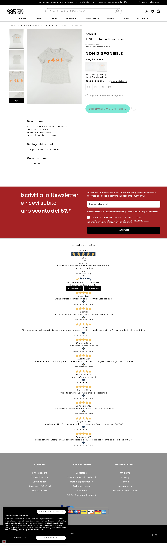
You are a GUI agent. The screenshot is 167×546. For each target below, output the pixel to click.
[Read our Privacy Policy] (158, 221)
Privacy (125, 477)
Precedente (74, 288)
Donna (54, 18)
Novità (23, 18)
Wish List (152, 11)
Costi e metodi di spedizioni (81, 477)
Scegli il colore (94, 59)
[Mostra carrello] (158, 11)
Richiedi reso (81, 490)
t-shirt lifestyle (51, 25)
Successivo (93, 288)
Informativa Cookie (36, 530)
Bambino (71, 18)
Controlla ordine (39, 477)
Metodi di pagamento (81, 481)
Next (16, 100)
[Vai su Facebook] (152, 535)
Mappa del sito (39, 490)
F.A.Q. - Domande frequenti (81, 495)
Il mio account (39, 472)
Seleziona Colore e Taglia (108, 108)
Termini (125, 481)
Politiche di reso (81, 486)
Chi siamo (125, 472)
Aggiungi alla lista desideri (133, 109)
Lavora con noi (125, 486)
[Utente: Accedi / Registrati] (146, 11)
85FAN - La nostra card (125, 490)
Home (12, 25)
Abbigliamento (35, 25)
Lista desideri (39, 481)
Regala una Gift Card (40, 486)
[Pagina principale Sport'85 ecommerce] (15, 11)
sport (126, 18)
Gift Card (142, 18)
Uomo (38, 18)
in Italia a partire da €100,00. (83, 2)
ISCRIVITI (124, 230)
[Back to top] (162, 532)
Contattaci (81, 472)
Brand (110, 18)
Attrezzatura (91, 18)
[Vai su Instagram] (156, 535)
